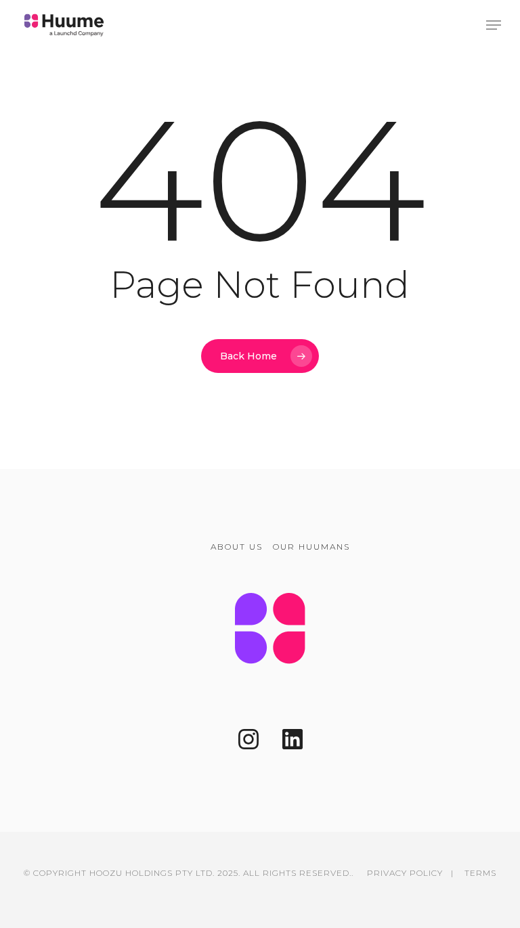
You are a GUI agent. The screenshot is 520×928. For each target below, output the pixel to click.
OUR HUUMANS (311, 547)
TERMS (480, 873)
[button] (493, 25)
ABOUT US (237, 547)
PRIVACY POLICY (405, 873)
